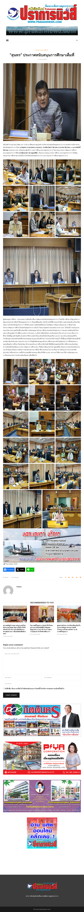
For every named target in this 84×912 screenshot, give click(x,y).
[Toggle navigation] (7, 40)
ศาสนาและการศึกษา (42, 50)
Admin (6, 577)
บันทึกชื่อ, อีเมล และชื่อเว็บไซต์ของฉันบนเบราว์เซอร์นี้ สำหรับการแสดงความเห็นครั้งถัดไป (34, 689)
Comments (15, 577)
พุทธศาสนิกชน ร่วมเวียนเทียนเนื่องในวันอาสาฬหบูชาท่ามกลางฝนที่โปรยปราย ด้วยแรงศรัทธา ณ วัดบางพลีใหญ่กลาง (69, 628)
